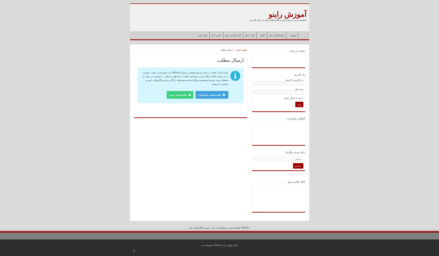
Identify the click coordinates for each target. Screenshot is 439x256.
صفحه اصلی (303, 34)
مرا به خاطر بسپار (292, 98)
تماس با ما (216, 35)
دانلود (262, 35)
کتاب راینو (250, 35)
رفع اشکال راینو (276, 35)
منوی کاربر (203, 35)
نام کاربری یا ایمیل (294, 80)
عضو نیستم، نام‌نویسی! (209, 94)
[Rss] (134, 251)
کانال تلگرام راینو (233, 35)
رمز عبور (299, 89)
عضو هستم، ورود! (178, 94)
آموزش (293, 35)
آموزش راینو (288, 14)
